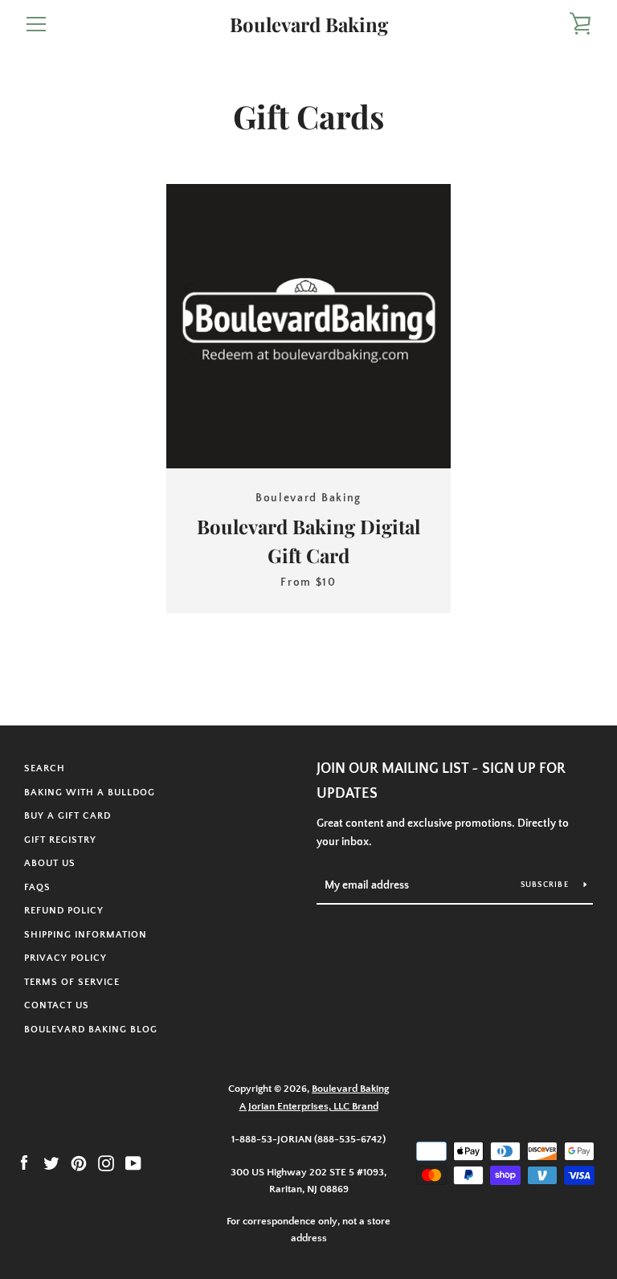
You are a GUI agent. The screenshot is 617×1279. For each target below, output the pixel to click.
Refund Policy (64, 910)
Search (44, 768)
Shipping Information (85, 935)
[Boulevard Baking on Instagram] (106, 1162)
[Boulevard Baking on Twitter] (51, 1162)
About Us (50, 863)
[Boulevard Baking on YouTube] (133, 1162)
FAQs (37, 887)
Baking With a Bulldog (89, 792)
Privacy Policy (65, 958)
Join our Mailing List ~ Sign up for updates (441, 781)
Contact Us (56, 1005)
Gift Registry (60, 840)
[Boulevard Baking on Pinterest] (79, 1162)
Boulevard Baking (309, 24)
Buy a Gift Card (67, 816)
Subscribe (546, 885)
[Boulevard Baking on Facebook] (24, 1162)
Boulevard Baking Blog (90, 1029)
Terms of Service (72, 982)
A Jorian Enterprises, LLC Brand (308, 1106)
